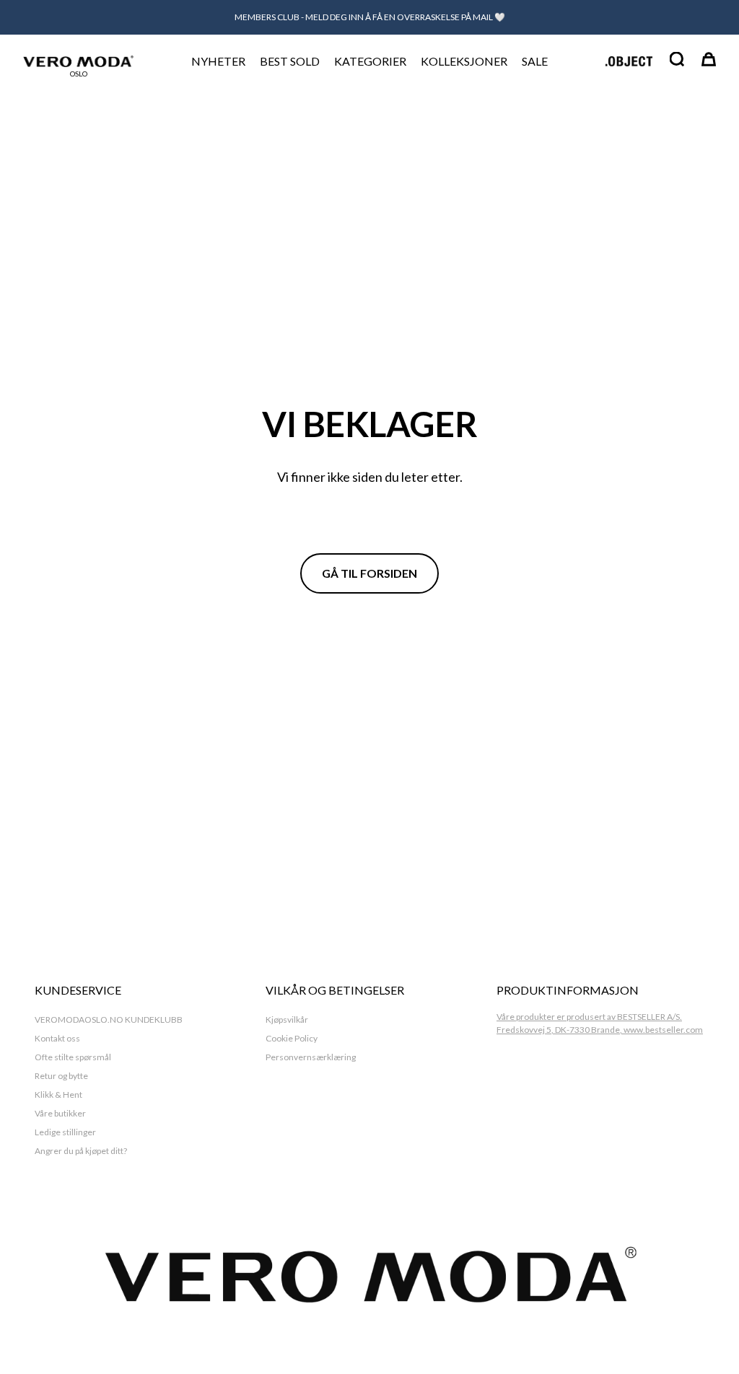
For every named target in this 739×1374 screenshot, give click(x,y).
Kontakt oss (57, 1038)
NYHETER (218, 61)
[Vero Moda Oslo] (78, 61)
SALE (535, 61)
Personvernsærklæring (311, 1057)
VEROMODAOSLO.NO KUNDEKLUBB (109, 1019)
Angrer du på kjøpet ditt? (81, 1150)
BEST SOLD (290, 61)
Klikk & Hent (58, 1094)
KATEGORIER (370, 61)
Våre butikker (60, 1113)
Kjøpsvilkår (287, 1019)
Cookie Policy (292, 1038)
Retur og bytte (61, 1075)
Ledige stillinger (65, 1132)
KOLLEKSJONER (464, 61)
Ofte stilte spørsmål (73, 1057)
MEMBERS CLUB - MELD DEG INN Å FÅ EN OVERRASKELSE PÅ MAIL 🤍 (370, 17)
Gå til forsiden (369, 573)
